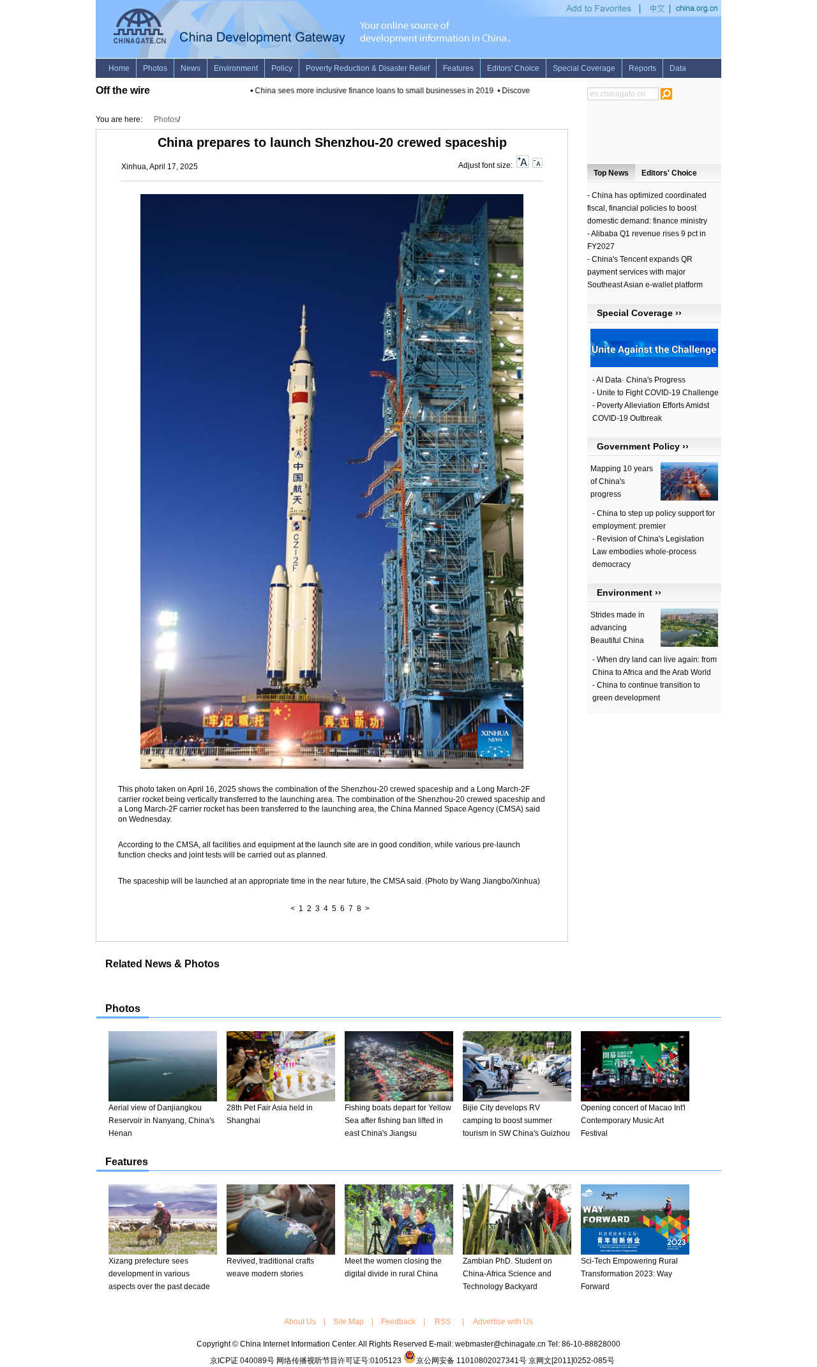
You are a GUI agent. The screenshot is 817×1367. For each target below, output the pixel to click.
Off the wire (123, 90)
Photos (166, 119)
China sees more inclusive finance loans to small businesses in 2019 (363, 90)
